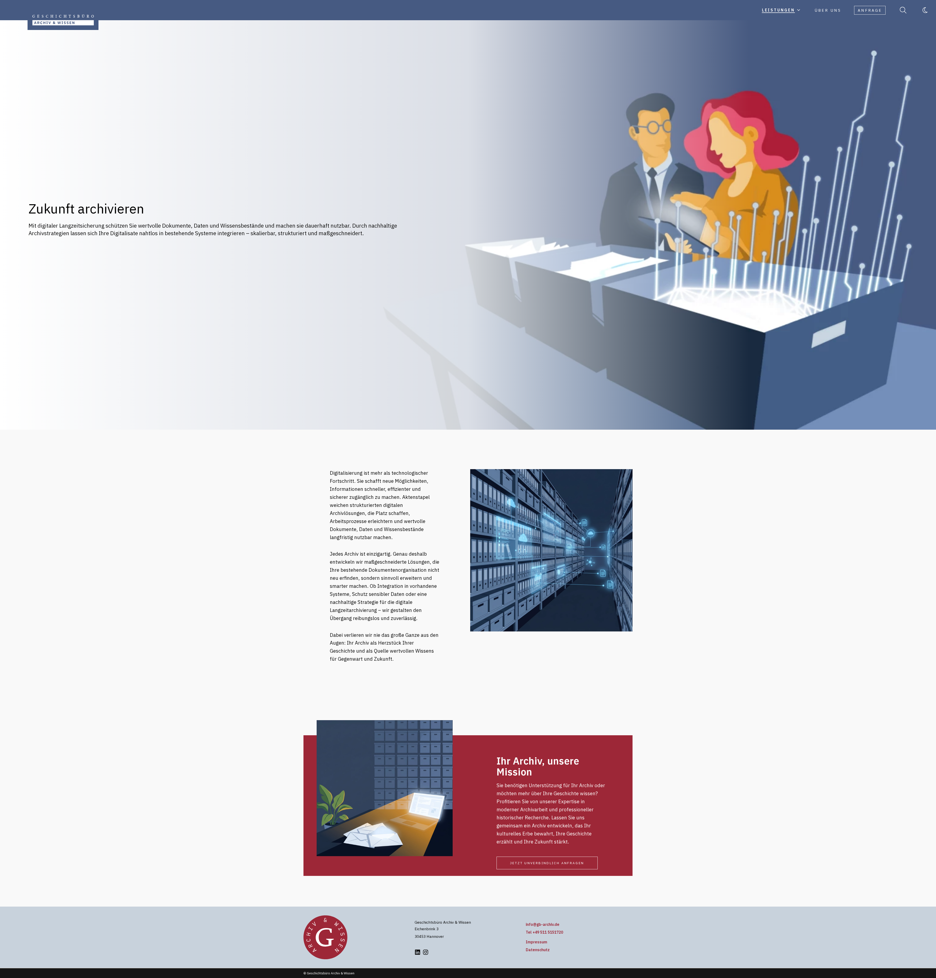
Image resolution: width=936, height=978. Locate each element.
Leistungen (778, 10)
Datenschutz (538, 949)
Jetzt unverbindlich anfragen (547, 863)
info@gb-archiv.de (542, 924)
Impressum (536, 941)
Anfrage (870, 10)
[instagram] (426, 952)
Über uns (828, 10)
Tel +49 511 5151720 (544, 932)
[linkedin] (417, 952)
